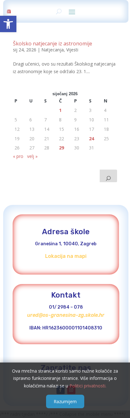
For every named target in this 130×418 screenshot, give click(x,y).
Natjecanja (52, 50)
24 (91, 139)
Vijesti (72, 50)
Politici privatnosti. (87, 386)
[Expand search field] (108, 176)
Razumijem (65, 401)
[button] (8, 24)
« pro (18, 156)
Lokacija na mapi (65, 256)
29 (61, 148)
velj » (32, 156)
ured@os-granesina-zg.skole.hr (65, 315)
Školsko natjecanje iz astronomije (52, 43)
